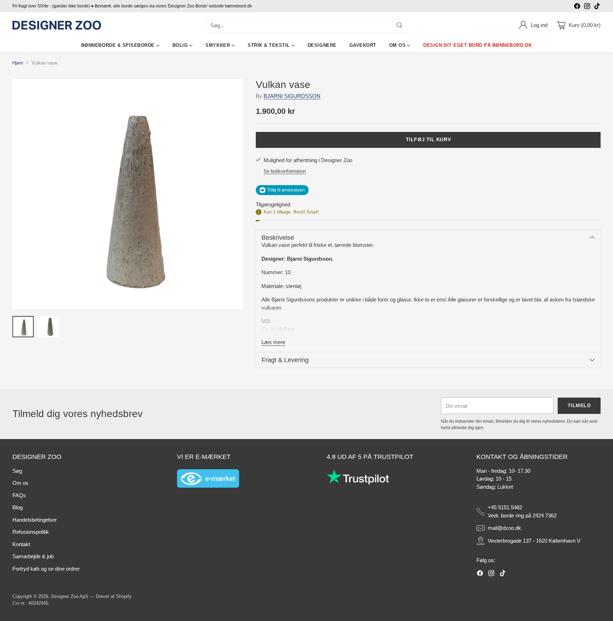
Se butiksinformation (285, 171)
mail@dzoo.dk (504, 528)
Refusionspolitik (30, 532)
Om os (20, 483)
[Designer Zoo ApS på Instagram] (587, 7)
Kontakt (21, 544)
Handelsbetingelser (34, 520)
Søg (17, 471)
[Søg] (399, 25)
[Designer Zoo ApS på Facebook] (577, 7)
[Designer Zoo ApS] (56, 25)
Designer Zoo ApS (69, 596)
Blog (17, 507)
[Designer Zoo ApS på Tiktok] (597, 7)
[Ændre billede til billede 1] (23, 326)
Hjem (17, 63)
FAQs (19, 495)
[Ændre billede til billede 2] (48, 326)
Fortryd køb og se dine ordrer (46, 569)
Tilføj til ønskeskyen (286, 190)
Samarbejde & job (33, 556)
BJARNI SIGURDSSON (292, 96)
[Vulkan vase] (127, 194)
